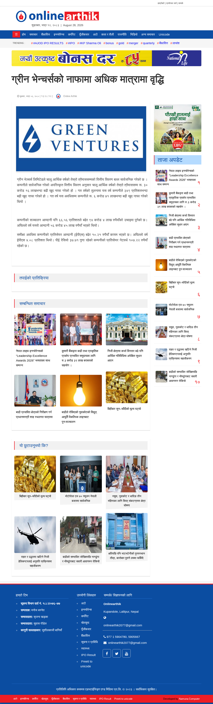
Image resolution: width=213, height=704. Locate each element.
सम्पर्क (180, 3)
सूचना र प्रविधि (89, 642)
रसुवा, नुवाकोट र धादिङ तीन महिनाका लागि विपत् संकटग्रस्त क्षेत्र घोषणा (126, 501)
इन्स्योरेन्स (59, 34)
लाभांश (176, 43)
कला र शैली (107, 34)
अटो (95, 34)
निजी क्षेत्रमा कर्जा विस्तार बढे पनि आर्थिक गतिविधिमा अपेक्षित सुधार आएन (125, 355)
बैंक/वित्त (45, 34)
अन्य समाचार (148, 34)
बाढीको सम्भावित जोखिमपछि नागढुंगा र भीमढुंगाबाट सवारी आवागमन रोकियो (183, 376)
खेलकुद (85, 622)
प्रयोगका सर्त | (172, 3)
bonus (110, 43)
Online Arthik (70, 96)
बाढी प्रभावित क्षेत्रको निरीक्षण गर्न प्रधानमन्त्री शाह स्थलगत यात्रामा (181, 242)
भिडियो (133, 34)
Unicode (164, 34)
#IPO (71, 43)
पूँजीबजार (84, 34)
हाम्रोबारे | (162, 3)
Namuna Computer (189, 698)
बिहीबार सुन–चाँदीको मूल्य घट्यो (124, 408)
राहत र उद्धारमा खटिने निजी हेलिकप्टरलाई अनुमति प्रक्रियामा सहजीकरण (35, 561)
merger (133, 43)
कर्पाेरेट (71, 34)
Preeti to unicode (86, 664)
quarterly (149, 43)
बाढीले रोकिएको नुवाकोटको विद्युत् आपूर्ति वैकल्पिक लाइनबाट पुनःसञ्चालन (79, 417)
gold (121, 43)
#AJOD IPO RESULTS (48, 43)
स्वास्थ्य (85, 648)
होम (24, 34)
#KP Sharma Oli (90, 43)
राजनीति (122, 34)
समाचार (33, 34)
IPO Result (88, 655)
